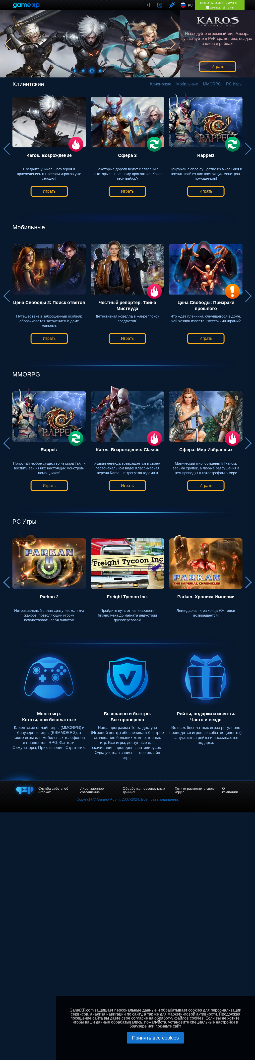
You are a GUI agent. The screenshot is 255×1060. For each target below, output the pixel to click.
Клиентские (160, 84)
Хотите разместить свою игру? (195, 790)
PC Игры (234, 84)
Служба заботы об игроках (53, 790)
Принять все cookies (155, 1038)
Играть (217, 66)
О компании (230, 790)
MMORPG (212, 84)
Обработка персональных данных (144, 790)
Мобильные (187, 84)
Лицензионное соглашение (92, 790)
